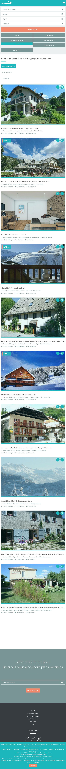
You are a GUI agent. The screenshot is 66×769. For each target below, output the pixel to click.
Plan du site (33, 721)
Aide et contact (33, 719)
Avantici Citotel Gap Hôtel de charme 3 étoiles (16, 501)
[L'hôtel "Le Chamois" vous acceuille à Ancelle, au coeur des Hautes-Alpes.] (33, 158)
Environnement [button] (48, 40)
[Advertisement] (33, 632)
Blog (33, 724)
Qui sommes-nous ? (33, 713)
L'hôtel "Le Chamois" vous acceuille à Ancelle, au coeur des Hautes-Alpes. (25, 181)
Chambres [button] (48, 35)
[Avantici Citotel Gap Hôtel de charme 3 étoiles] (33, 477)
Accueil (33, 711)
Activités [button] (16, 50)
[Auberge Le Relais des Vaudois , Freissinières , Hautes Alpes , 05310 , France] (33, 424)
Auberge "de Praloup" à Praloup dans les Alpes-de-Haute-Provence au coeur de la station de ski (32, 341)
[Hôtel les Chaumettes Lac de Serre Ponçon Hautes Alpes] (33, 104)
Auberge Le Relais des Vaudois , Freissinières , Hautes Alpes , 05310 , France (26, 448)
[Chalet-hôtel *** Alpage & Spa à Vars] (33, 264)
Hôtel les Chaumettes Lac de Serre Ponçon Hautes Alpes (20, 128)
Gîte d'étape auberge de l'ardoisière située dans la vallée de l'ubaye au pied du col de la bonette (32, 554)
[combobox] (33, 23)
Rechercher (34, 29)
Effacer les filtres (9, 66)
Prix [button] (16, 35)
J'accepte (33, 765)
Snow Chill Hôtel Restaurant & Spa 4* (13, 235)
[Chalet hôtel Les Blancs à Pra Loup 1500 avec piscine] (33, 371)
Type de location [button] (16, 40)
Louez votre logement (33, 716)
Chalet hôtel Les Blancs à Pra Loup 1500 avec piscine (18, 394)
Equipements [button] (48, 45)
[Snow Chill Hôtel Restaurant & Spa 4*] (33, 211)
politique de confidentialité (32, 749)
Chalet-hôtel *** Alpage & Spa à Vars (13, 288)
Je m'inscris (33, 690)
